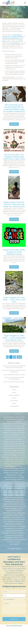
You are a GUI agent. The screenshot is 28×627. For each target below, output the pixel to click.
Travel (14, 403)
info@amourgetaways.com (14, 586)
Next (19, 357)
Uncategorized (14, 406)
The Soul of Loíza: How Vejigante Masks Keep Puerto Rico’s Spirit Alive (14, 157)
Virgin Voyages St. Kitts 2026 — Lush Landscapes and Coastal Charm (14, 338)
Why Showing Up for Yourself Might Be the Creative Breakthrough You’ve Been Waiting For (14, 108)
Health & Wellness (14, 395)
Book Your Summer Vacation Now (14, 381)
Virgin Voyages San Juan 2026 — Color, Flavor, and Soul (14, 299)
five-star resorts (15, 43)
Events (14, 392)
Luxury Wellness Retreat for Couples (14, 374)
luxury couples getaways (14, 36)
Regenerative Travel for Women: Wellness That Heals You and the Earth (14, 204)
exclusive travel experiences (10, 38)
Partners (14, 398)
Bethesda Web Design (16, 625)
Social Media (14, 400)
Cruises (14, 389)
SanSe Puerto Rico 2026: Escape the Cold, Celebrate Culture (14, 252)
